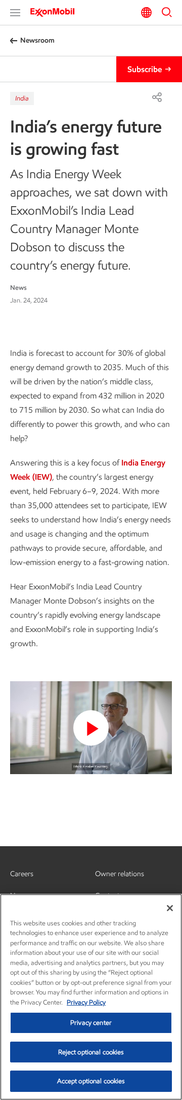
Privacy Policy (86, 1002)
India (22, 98)
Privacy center (91, 1022)
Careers (21, 874)
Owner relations (119, 874)
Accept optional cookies (91, 1081)
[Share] (157, 97)
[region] (91, 997)
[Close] (170, 908)
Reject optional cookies (91, 1052)
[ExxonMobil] (55, 12)
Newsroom (37, 40)
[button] (15, 12)
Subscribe (144, 69)
